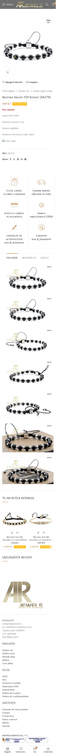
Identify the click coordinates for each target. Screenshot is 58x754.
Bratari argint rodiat (42, 91)
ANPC (5, 676)
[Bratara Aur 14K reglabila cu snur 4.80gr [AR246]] (14, 519)
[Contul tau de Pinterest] (18, 159)
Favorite (6, 726)
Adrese (5, 722)
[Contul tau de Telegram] (25, 159)
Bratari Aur (24, 91)
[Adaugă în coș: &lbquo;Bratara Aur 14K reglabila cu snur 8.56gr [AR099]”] (38, 532)
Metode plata (8, 657)
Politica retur (8, 653)
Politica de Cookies (11, 693)
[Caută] (47, 4)
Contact (6, 712)
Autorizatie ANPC (10, 686)
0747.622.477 (8, 620)
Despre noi (7, 650)
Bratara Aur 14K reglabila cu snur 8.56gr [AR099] (41, 540)
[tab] (12, 257)
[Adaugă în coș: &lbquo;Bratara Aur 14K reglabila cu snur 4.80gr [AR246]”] (12, 532)
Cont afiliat (7, 663)
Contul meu (8, 716)
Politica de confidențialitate (15, 696)
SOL (4, 679)
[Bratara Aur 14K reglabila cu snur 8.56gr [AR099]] (41, 519)
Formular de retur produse (15, 709)
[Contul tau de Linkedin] (21, 159)
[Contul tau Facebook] (10, 159)
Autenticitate (8, 689)
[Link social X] (14, 159)
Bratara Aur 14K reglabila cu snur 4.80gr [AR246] (15, 540)
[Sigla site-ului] (29, 4)
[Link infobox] (14, 186)
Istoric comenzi (9, 719)
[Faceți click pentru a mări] (7, 72)
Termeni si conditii (11, 683)
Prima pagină (8, 91)
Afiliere (5, 660)
